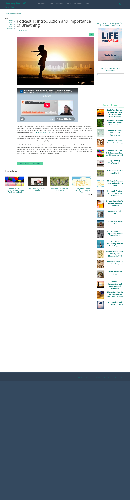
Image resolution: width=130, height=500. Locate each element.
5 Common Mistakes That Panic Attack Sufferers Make (115, 122)
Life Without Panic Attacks (43, 132)
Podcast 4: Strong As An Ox (115, 222)
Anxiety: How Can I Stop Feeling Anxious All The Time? (115, 233)
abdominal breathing (11, 21)
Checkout (59, 4)
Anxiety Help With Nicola (17, 5)
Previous (90, 171)
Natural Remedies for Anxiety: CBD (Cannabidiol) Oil (115, 253)
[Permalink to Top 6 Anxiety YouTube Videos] (37, 181)
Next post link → (37, 163)
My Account (78, 4)
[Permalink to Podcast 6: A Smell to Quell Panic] (59, 181)
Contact (68, 4)
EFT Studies (81, 378)
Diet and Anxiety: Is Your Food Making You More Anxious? (115, 294)
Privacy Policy (90, 378)
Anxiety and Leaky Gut (115, 212)
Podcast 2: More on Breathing (115, 262)
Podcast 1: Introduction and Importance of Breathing (115, 285)
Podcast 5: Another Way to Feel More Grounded (115, 193)
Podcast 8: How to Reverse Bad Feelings (115, 141)
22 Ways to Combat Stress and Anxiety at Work (82, 190)
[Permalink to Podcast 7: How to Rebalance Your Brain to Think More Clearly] (14, 181)
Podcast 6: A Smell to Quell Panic (59, 190)
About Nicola (41, 4)
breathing (11, 26)
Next (92, 171)
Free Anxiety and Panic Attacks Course (114, 303)
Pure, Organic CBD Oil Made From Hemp (110, 69)
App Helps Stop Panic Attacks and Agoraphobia (114, 132)
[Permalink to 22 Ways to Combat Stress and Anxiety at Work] (81, 181)
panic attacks (10, 28)
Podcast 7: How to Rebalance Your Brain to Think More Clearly (15, 190)
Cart (51, 4)
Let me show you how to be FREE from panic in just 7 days (110, 24)
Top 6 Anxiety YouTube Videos (37, 190)
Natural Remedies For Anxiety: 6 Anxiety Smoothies (115, 203)
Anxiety (20, 13)
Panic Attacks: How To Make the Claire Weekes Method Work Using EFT (115, 113)
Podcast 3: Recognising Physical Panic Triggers (115, 243)
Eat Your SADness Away (115, 272)
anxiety (11, 24)
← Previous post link (24, 163)
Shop (87, 4)
